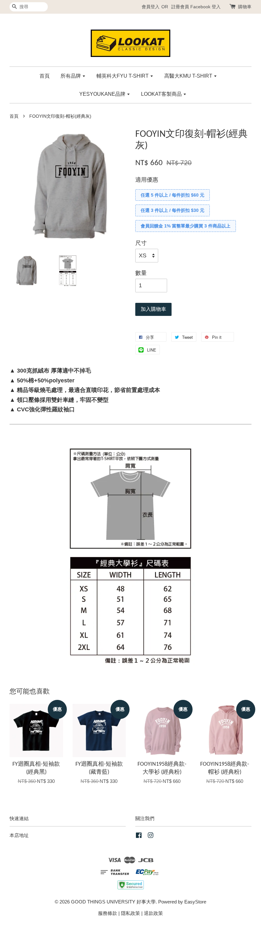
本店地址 (19, 835)
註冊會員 (180, 6)
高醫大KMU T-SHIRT (189, 76)
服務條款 (107, 913)
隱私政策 (130, 913)
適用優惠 (146, 180)
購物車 (244, 6)
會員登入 (150, 6)
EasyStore (195, 901)
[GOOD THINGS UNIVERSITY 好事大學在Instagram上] (150, 836)
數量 (141, 273)
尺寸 (141, 243)
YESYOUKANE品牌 (103, 94)
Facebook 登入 (205, 6)
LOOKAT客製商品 (162, 94)
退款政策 (153, 913)
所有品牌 (71, 76)
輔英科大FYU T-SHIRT (123, 76)
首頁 (44, 76)
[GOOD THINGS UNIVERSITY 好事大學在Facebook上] (138, 836)
